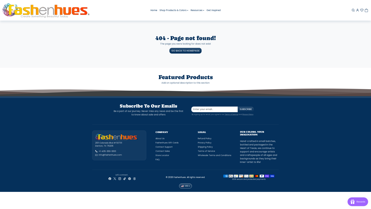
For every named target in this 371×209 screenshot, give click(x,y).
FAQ (158, 159)
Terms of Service (231, 114)
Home (153, 10)
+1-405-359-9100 (107, 151)
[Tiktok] (124, 178)
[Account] (357, 10)
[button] (353, 10)
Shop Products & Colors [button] (173, 10)
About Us (160, 138)
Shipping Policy (205, 146)
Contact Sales (163, 151)
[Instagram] (119, 178)
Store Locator (162, 155)
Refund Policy (204, 138)
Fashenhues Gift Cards (167, 142)
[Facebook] (109, 178)
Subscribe (246, 109)
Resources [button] (196, 10)
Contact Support (164, 146)
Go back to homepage (185, 50)
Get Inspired (214, 10)
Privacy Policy (247, 114)
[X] (114, 178)
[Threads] (134, 178)
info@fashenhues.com (110, 154)
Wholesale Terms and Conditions (214, 155)
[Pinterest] (129, 178)
